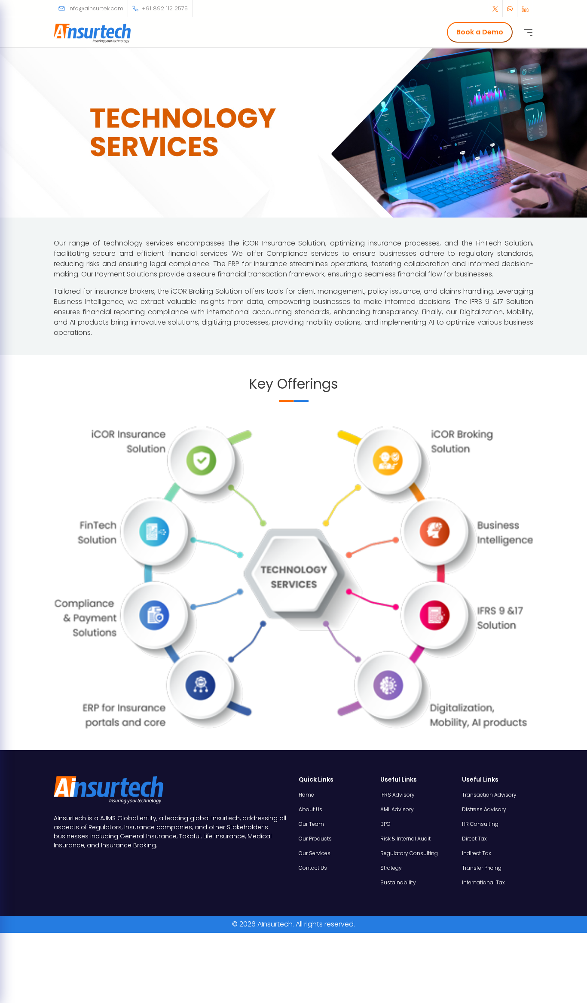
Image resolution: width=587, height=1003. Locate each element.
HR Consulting (480, 824)
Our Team (311, 824)
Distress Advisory (484, 809)
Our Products (315, 838)
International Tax (483, 882)
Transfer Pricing (481, 867)
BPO (385, 824)
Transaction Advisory (489, 794)
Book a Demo (479, 32)
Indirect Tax (476, 853)
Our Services (314, 853)
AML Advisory (397, 809)
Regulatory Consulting (409, 853)
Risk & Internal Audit (405, 838)
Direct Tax (474, 838)
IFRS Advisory (397, 794)
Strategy (391, 867)
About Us (310, 809)
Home (306, 794)
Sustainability (398, 882)
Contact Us (313, 867)
